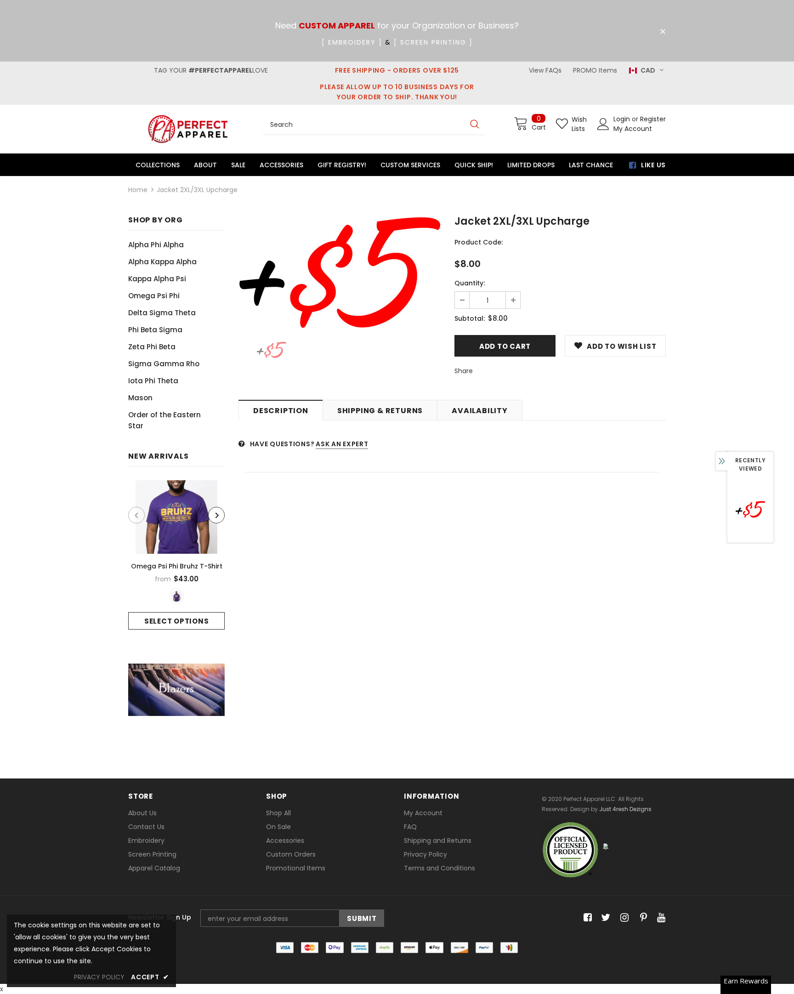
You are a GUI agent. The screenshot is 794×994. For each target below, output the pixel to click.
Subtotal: (469, 318)
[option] (176, 555)
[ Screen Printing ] (433, 42)
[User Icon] (603, 124)
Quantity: (469, 283)
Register (653, 119)
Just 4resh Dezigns (625, 809)
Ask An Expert (342, 444)
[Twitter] (604, 918)
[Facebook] (586, 918)
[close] (662, 31)
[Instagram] (623, 918)
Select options (176, 621)
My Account (632, 128)
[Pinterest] (641, 918)
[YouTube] (659, 918)
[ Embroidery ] (352, 42)
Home (137, 189)
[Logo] (188, 129)
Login (622, 119)
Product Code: (478, 242)
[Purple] (176, 596)
